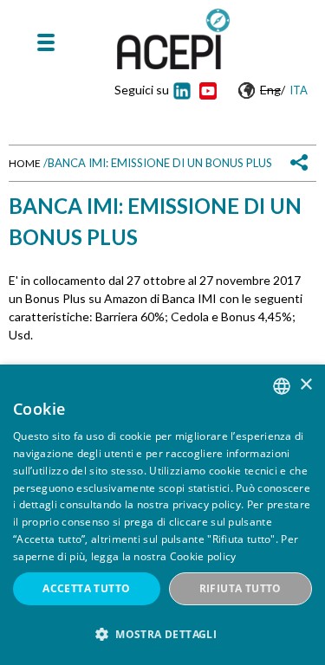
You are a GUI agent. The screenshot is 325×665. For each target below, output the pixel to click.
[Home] (173, 39)
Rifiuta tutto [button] (240, 588)
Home (25, 163)
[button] (162, 634)
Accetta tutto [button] (86, 588)
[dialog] (162, 515)
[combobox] (281, 386)
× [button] (305, 384)
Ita (298, 90)
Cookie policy (203, 556)
